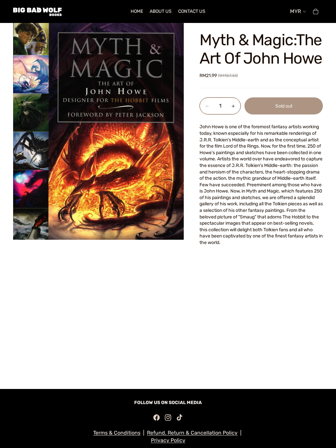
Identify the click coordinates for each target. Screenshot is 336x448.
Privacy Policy (168, 440)
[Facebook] (156, 417)
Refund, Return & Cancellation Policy (192, 433)
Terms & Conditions (116, 433)
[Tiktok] (179, 417)
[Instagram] (168, 417)
